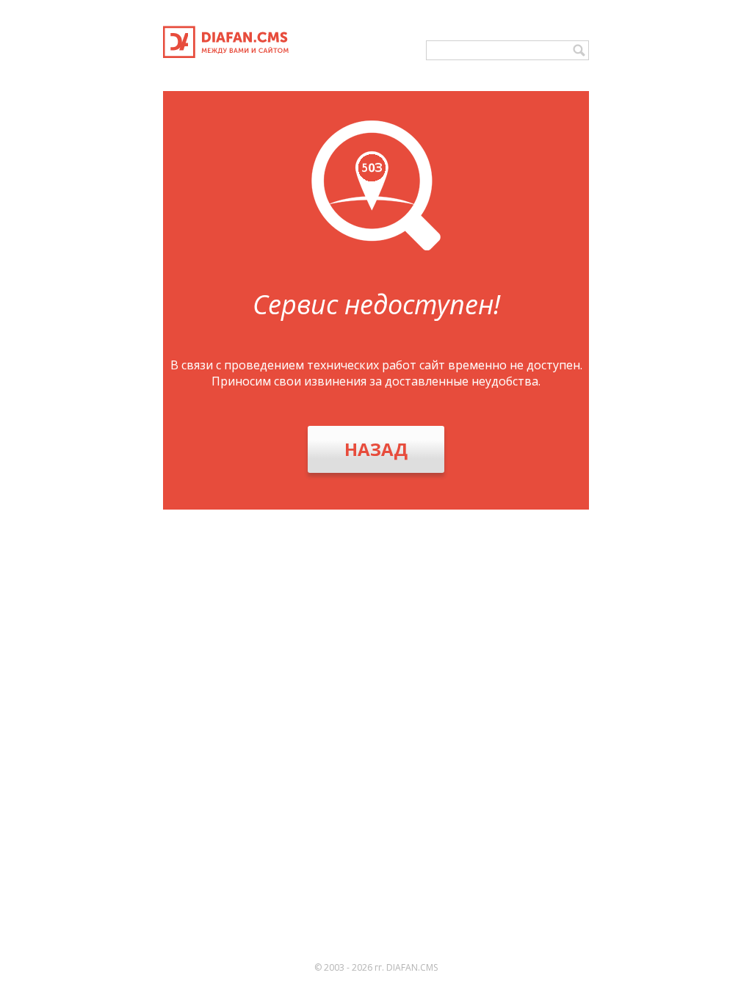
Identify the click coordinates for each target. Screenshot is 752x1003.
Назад (376, 449)
